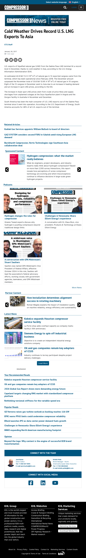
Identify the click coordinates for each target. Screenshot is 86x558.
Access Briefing (37, 510)
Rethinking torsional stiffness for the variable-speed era (32, 400)
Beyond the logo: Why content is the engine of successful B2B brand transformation (37, 442)
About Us (12, 549)
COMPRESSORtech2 (39, 526)
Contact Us (45, 549)
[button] (79, 169)
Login (74, 7)
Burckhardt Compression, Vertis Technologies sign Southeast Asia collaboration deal (36, 144)
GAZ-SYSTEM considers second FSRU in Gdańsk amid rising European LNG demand (40, 136)
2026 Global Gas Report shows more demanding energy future (35, 388)
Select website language (56, 2)
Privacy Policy (22, 549)
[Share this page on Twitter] (11, 60)
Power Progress (38, 529)
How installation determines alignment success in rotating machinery (49, 299)
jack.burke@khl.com (28, 466)
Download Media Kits (69, 531)
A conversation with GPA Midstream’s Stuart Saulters (23, 261)
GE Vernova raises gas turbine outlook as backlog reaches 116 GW (36, 411)
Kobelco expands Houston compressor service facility (30, 379)
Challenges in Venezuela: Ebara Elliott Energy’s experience (60, 217)
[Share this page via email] (20, 60)
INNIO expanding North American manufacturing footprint (32, 430)
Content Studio (72, 549)
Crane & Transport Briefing (42, 513)
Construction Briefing (40, 515)
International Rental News (42, 523)
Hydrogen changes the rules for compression (20, 217)
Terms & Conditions (49, 554)
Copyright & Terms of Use (31, 554)
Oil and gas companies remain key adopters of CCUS (29, 384)
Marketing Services (68, 526)
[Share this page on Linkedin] (16, 60)
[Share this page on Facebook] (7, 60)
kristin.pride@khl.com (65, 468)
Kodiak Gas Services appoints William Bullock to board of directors (36, 129)
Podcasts (8, 184)
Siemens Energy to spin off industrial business (45, 335)
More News (77, 287)
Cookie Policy (34, 549)
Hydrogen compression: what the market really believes (50, 157)
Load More (43, 363)
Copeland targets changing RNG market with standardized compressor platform (38, 395)
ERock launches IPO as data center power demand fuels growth (35, 420)
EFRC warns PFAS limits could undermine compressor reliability (35, 416)
